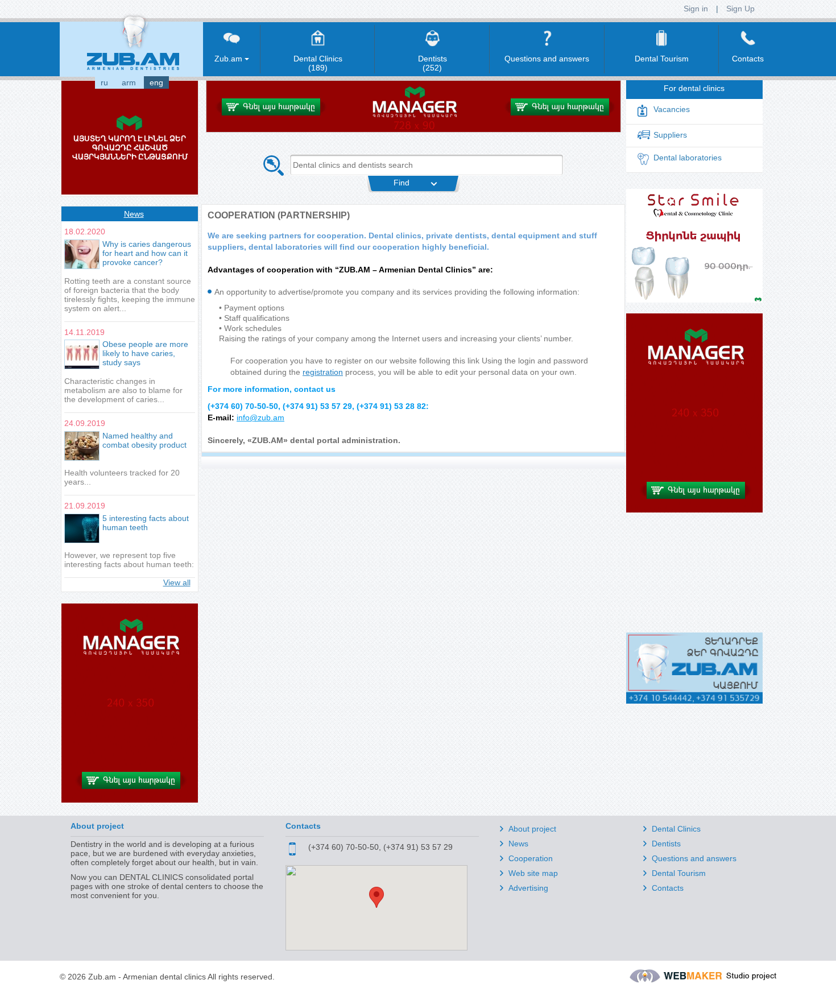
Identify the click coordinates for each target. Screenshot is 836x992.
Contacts (668, 887)
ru (104, 82)
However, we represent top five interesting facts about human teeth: (129, 560)
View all (177, 582)
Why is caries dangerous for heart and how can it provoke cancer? (146, 253)
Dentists (666, 843)
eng (156, 82)
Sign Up (740, 8)
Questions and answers (694, 858)
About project (532, 828)
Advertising (528, 887)
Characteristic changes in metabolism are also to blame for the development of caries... (123, 390)
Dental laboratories (687, 157)
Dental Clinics (676, 828)
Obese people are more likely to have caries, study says (145, 353)
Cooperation (530, 858)
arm (129, 82)
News (134, 213)
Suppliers (670, 134)
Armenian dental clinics (164, 976)
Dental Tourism (679, 873)
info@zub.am (260, 417)
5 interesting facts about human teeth (145, 523)
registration (323, 372)
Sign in (696, 8)
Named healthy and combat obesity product (144, 440)
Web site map (533, 873)
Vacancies (671, 109)
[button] (376, 897)
